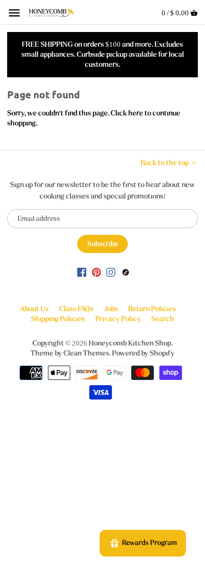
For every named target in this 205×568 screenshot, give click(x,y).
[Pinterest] (96, 272)
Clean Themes (86, 353)
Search (162, 319)
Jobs (111, 309)
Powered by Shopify (143, 353)
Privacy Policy (118, 319)
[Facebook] (81, 272)
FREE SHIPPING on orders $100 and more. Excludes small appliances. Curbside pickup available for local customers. (102, 54)
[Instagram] (110, 272)
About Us (34, 309)
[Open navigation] (14, 13)
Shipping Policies (58, 319)
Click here (127, 113)
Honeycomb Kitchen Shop (130, 343)
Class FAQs (76, 309)
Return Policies (152, 309)
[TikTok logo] (125, 272)
